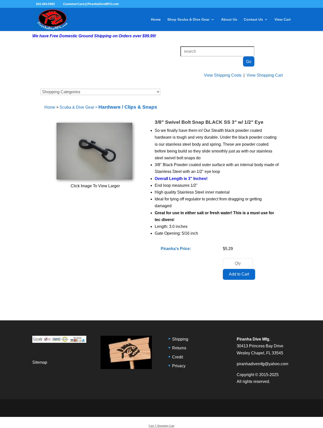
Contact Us (253, 19)
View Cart (283, 19)
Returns (179, 348)
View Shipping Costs (222, 75)
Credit (177, 357)
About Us (229, 19)
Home (156, 19)
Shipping (180, 339)
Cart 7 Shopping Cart (161, 425)
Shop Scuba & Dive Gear (188, 19)
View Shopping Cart (265, 75)
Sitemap (39, 362)
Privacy (178, 366)
